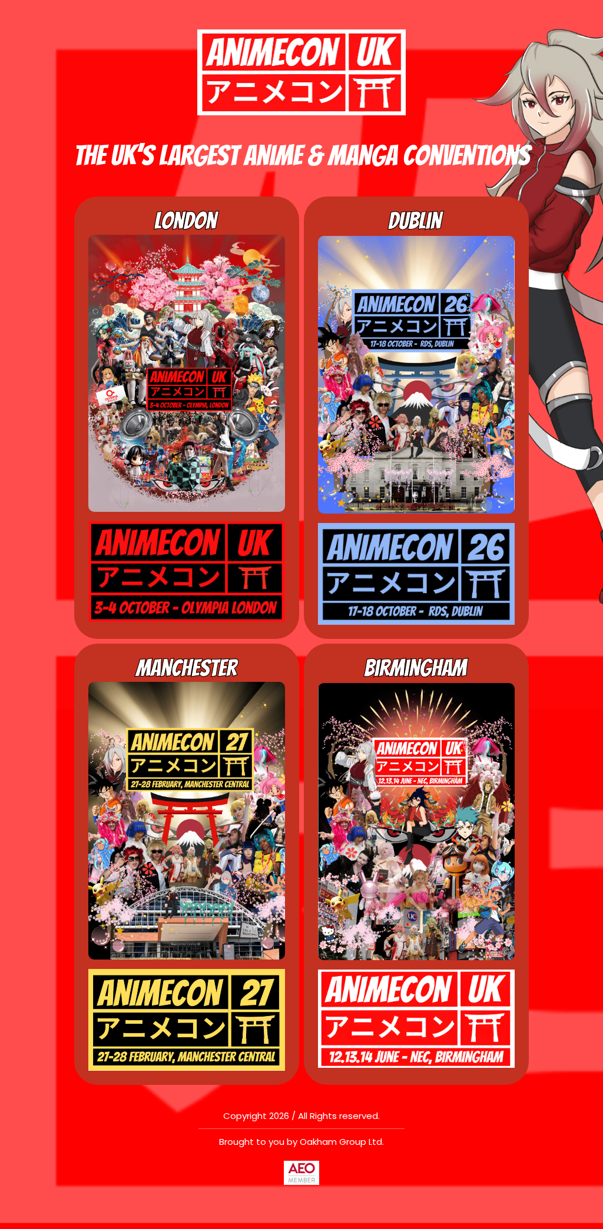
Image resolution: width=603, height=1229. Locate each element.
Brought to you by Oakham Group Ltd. (301, 1141)
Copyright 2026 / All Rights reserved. (301, 1116)
